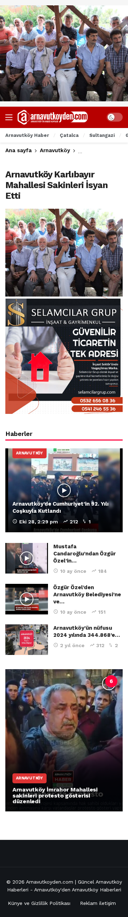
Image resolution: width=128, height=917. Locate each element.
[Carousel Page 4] (80, 681)
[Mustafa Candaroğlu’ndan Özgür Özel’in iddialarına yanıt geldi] (26, 558)
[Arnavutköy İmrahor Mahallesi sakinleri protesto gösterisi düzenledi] (64, 740)
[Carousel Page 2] (49, 681)
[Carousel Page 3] (64, 681)
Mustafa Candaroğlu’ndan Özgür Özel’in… (84, 553)
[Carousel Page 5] (96, 681)
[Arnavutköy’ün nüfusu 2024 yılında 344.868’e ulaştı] (26, 639)
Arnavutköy (29, 453)
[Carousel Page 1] (33, 681)
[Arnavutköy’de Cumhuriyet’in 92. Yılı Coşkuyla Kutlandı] (64, 490)
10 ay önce (73, 571)
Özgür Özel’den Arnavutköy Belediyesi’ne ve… (87, 594)
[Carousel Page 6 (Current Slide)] (111, 681)
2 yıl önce (72, 645)
